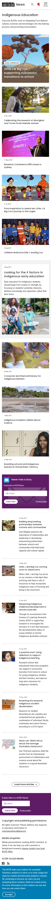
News (20, 4)
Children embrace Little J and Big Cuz (23, 252)
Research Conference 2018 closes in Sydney (22, 166)
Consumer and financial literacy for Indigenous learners (22, 377)
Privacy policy (41, 501)
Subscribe (11, 501)
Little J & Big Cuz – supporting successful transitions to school (20, 73)
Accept (9, 894)
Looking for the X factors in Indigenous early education (24, 274)
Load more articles (24, 784)
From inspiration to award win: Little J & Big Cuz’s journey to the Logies (24, 210)
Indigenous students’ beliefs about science (22, 421)
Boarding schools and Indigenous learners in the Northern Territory (21, 465)
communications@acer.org (14, 831)
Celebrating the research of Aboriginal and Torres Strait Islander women (24, 122)
